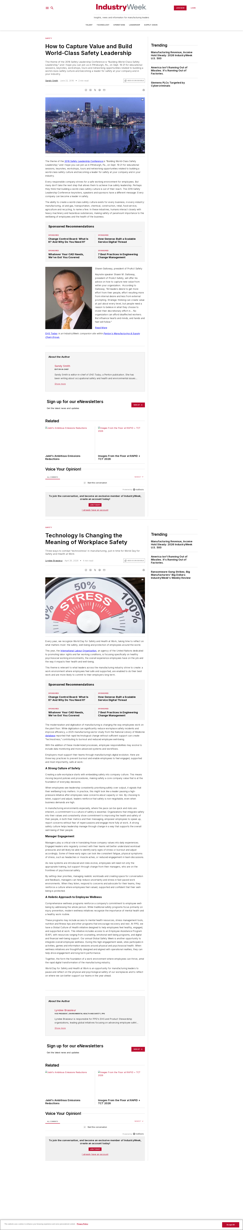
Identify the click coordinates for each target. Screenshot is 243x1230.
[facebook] (86, 90)
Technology (103, 25)
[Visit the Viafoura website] (138, 489)
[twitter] (95, 90)
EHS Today (51, 333)
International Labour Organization (78, 650)
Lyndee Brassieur (54, 560)
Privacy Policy (82, 1224)
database (50, 735)
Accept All (231, 1225)
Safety (48, 38)
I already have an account (95, 510)
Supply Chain (150, 25)
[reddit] (99, 90)
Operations (119, 25)
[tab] (52, 477)
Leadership (134, 25)
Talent (89, 25)
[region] (95, 483)
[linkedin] (90, 90)
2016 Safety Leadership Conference (84, 161)
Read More (101, 327)
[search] (52, 8)
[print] (143, 90)
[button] (47, 8)
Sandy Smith (51, 80)
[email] (104, 90)
